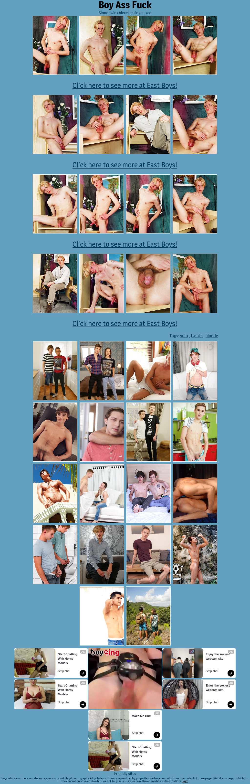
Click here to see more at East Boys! (125, 85)
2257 (185, 781)
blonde (212, 335)
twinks (197, 335)
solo (184, 335)
